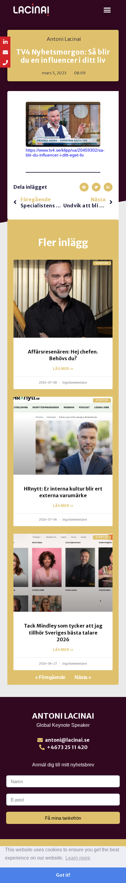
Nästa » (83, 677)
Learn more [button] (77, 857)
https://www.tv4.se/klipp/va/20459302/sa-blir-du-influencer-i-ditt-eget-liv (65, 152)
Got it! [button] (63, 875)
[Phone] (5, 62)
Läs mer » (63, 368)
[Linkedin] (5, 42)
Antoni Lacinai (63, 716)
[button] (107, 10)
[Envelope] (5, 52)
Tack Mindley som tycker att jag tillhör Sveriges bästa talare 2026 (63, 632)
